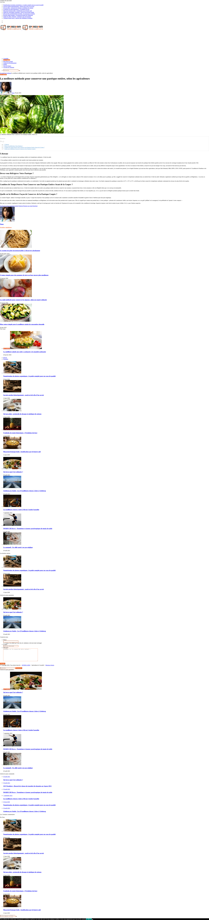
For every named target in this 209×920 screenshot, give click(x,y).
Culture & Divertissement (9, 63)
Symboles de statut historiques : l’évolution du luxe (16, 9)
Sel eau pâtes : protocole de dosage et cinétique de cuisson (18, 8)
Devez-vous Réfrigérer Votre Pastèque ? (13, 146)
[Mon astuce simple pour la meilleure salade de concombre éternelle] (16, 321)
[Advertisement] (104, 43)
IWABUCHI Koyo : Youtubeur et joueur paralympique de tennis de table (27, 528)
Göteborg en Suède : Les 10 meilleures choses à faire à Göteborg (24, 491)
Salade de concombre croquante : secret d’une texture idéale (18, 12)
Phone (5, 640)
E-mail (5, 644)
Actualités (5, 58)
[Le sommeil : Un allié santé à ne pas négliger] (12, 544)
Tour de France (7, 66)
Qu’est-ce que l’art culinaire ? (13, 472)
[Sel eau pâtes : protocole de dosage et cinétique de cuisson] (12, 410)
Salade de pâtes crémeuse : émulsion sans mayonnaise (17, 16)
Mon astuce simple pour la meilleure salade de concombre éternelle (22, 324)
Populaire (5, 359)
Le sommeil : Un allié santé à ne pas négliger (18, 547)
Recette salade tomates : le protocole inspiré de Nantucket (18, 15)
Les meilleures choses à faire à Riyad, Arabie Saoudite (21, 509)
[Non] (92, 919)
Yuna (13, 93)
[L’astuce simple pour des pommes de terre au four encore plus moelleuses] (16, 272)
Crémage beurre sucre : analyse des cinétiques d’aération (17, 18)
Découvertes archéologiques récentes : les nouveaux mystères (19, 13)
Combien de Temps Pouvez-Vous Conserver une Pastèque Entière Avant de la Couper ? (24, 147)
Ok (87, 919)
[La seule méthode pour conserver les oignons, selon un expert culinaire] (16, 296)
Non (90, 919)
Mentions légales (49, 665)
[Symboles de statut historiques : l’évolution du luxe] (12, 429)
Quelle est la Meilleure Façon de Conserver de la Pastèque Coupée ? (20, 149)
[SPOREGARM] (22, 30)
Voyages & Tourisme (8, 67)
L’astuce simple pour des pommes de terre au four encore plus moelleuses (24, 275)
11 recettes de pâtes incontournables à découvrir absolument (20, 250)
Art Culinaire (6, 60)
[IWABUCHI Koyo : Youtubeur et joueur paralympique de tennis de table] (12, 525)
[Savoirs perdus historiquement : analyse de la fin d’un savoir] (12, 392)
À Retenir (6, 144)
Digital (5, 64)
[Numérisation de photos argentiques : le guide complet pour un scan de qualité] (12, 373)
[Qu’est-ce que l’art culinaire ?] (12, 468)
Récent (5, 357)
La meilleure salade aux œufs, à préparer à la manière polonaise (24, 352)
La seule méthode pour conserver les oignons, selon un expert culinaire (23, 300)
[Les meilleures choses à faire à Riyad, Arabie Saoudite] (12, 506)
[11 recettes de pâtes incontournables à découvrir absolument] (16, 247)
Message (5, 647)
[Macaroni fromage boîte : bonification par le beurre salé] (12, 448)
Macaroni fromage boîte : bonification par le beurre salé (17, 11)
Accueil (2, 73)
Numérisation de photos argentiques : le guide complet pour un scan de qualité (23, 5)
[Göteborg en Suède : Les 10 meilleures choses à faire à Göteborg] (12, 487)
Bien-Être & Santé (8, 61)
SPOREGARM (26, 665)
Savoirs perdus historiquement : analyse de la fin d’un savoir (18, 6)
